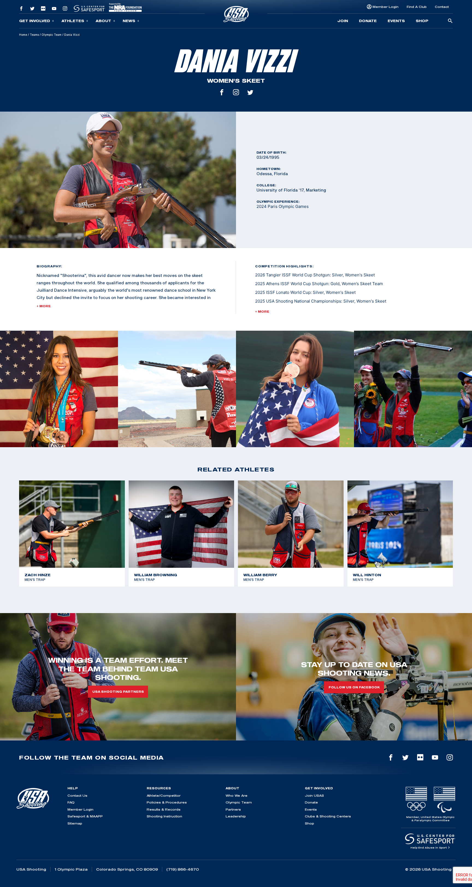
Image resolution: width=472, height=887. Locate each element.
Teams (34, 34)
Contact (442, 6)
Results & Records (164, 809)
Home (23, 34)
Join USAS (314, 795)
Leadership (236, 816)
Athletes (72, 21)
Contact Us (77, 795)
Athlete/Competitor (164, 795)
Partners (233, 809)
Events (396, 21)
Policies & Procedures (167, 802)
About (103, 21)
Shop (422, 21)
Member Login (386, 6)
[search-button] (450, 21)
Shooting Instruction (164, 816)
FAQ (71, 802)
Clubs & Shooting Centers (328, 816)
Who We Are (236, 795)
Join (342, 21)
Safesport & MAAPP (85, 816)
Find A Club (417, 6)
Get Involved (34, 21)
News (129, 21)
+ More (44, 306)
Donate (368, 21)
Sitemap (74, 823)
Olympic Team (51, 34)
